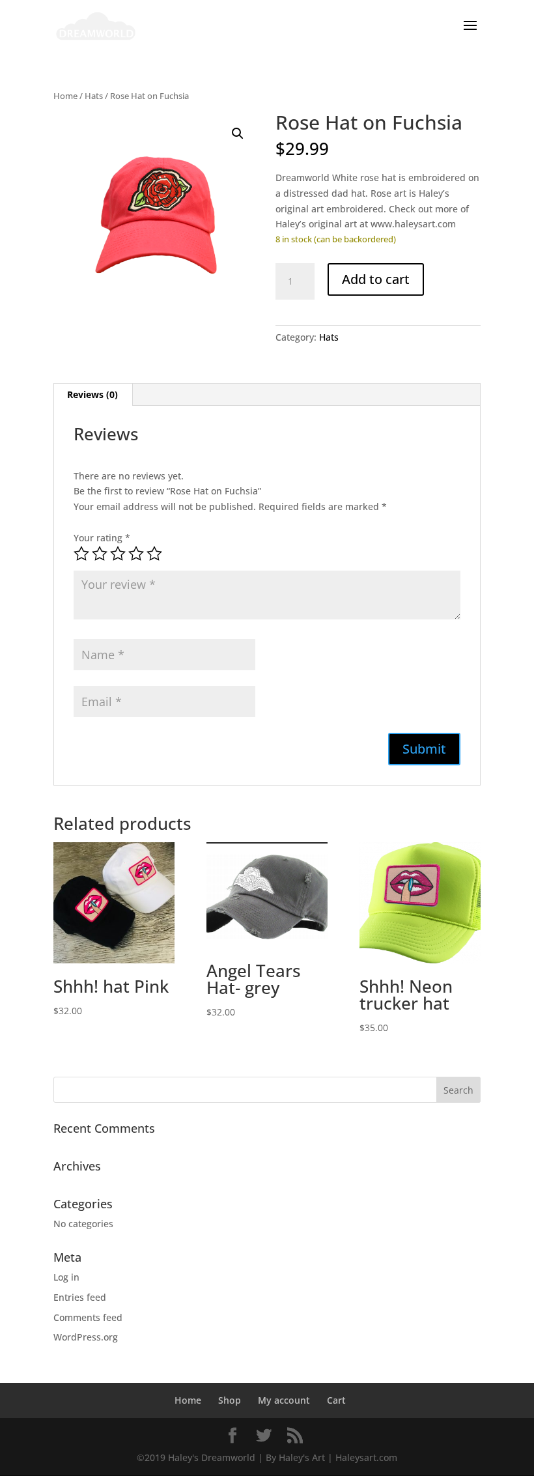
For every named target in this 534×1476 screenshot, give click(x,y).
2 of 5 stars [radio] (99, 553)
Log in (66, 1277)
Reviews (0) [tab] (92, 394)
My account (284, 1400)
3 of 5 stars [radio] (118, 553)
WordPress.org (85, 1337)
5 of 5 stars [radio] (154, 553)
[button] (237, 133)
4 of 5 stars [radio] (136, 553)
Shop (229, 1400)
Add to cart (376, 279)
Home (65, 96)
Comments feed (87, 1317)
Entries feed (79, 1297)
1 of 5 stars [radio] (81, 553)
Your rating (102, 538)
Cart (336, 1400)
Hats (94, 96)
